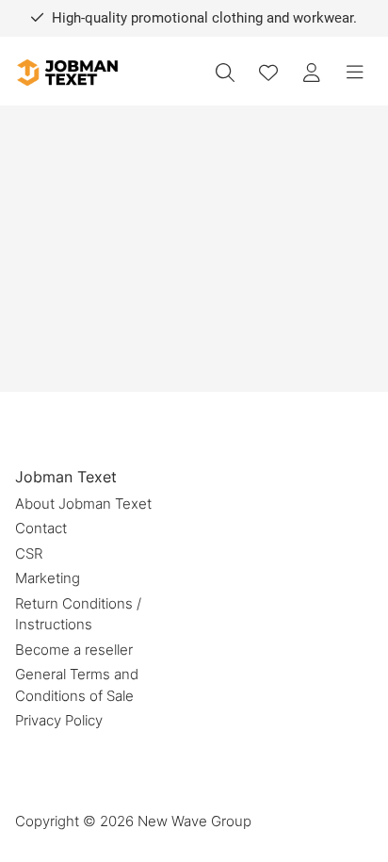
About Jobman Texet (83, 503)
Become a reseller (74, 650)
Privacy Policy (59, 720)
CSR (28, 553)
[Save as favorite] (268, 72)
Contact (41, 528)
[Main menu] (355, 72)
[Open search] (225, 72)
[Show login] (312, 72)
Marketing (47, 578)
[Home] (67, 73)
